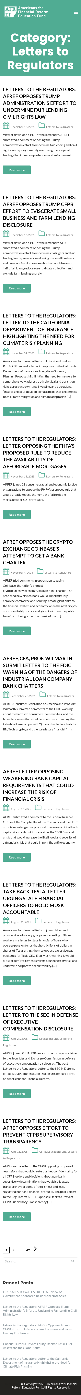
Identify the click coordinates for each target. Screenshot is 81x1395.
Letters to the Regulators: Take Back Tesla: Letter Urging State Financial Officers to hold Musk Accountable (39, 898)
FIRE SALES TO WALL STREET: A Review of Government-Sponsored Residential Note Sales (34, 1294)
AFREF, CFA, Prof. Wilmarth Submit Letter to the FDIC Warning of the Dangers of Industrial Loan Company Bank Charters (40, 672)
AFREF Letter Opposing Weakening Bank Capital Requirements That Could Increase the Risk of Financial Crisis (38, 785)
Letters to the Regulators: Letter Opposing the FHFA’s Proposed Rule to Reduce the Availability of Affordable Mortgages (39, 452)
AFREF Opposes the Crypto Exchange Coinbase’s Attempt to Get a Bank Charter (38, 552)
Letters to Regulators (59, 126)
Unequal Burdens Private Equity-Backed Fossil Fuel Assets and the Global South (37, 1346)
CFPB (42, 1151)
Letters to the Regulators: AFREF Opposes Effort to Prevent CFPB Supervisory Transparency (39, 1131)
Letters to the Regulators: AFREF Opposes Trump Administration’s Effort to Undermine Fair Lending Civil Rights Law (39, 103)
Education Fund (48, 1038)
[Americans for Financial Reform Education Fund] (27, 12)
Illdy (17, 1384)
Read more (17, 170)
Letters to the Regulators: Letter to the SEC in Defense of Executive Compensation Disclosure (40, 1018)
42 (28, 1250)
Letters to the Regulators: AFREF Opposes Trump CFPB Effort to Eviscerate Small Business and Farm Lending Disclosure (39, 211)
